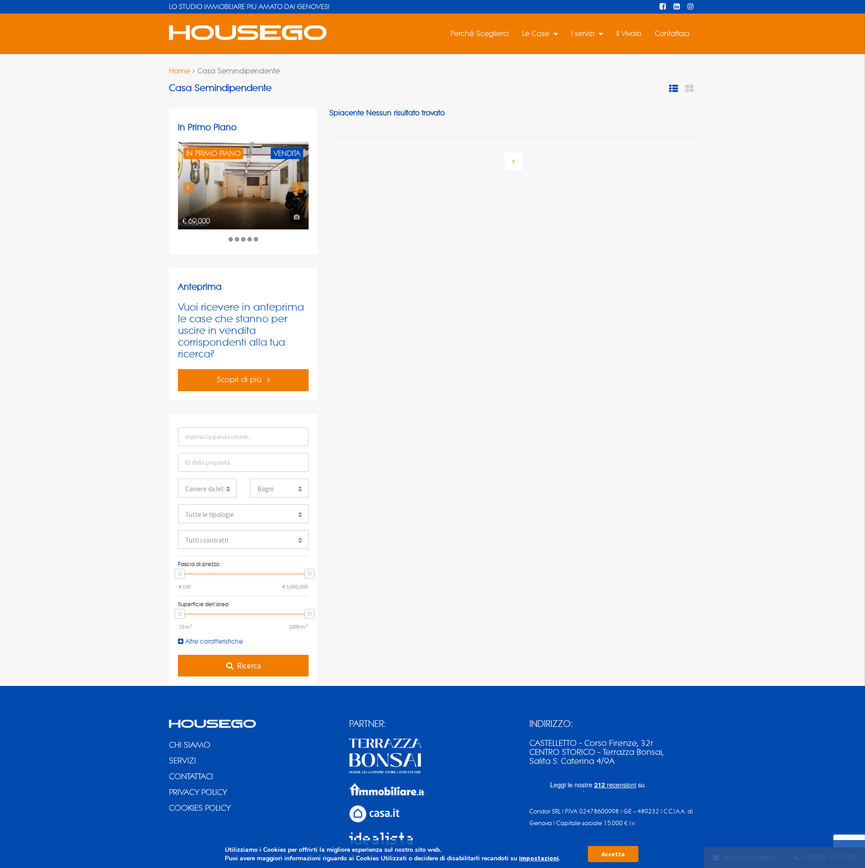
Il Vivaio (628, 34)
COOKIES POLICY (200, 808)
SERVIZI (182, 760)
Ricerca (249, 666)
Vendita (286, 154)
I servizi (582, 34)
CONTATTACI (191, 776)
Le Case (535, 34)
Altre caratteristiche (213, 641)
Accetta (613, 854)
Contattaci (672, 34)
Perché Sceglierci (480, 34)
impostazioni (539, 858)
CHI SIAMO (189, 744)
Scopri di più (240, 379)
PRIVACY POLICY (198, 792)
